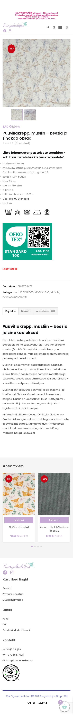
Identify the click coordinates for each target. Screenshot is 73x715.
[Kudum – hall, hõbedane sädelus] (54, 493)
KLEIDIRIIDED (27, 292)
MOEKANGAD (42, 292)
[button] (60, 27)
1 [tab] (32, 546)
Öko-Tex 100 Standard (16, 199)
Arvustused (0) (45, 311)
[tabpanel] (18, 507)
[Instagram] (10, 30)
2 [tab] (35, 546)
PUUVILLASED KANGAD (15, 296)
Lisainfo (26, 311)
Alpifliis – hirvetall (19, 527)
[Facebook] (5, 30)
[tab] (11, 311)
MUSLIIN (55, 292)
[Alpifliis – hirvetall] (19, 493)
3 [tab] (38, 546)
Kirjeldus (10, 311)
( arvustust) (22, 143)
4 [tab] (41, 546)
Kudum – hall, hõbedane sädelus (54, 529)
